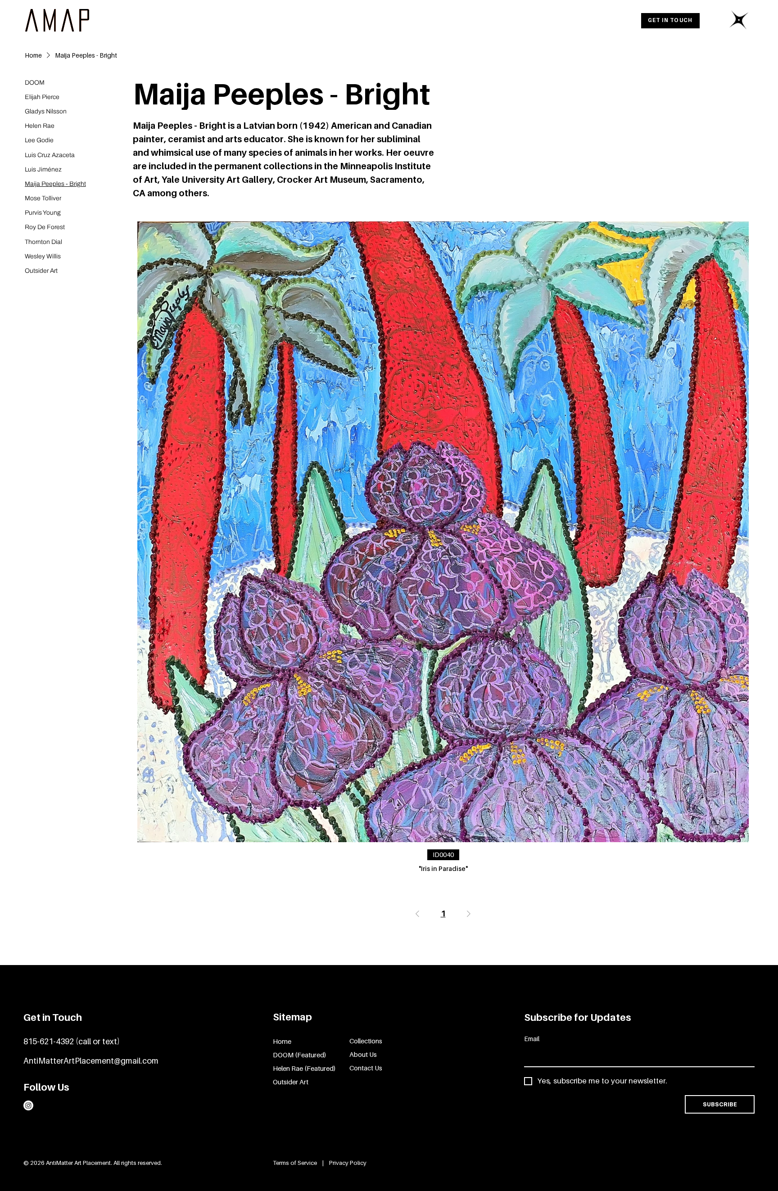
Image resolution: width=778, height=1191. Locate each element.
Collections (365, 1041)
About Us (363, 1054)
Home (282, 1041)
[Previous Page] (417, 914)
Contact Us (365, 1068)
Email (531, 1038)
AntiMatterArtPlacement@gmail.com (90, 1060)
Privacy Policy (347, 1162)
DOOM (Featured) (299, 1055)
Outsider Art (290, 1082)
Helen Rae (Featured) (304, 1068)
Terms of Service (295, 1162)
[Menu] (739, 20)
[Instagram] (28, 1105)
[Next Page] (468, 914)
